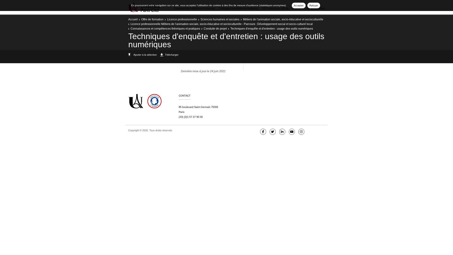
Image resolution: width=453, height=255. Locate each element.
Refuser (313, 5)
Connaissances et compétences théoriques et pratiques (165, 28)
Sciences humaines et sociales (219, 19)
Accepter (299, 5)
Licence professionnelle (182, 19)
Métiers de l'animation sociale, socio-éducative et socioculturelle (283, 19)
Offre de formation (152, 19)
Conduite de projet (215, 28)
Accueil (133, 19)
